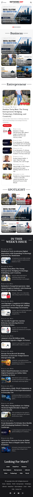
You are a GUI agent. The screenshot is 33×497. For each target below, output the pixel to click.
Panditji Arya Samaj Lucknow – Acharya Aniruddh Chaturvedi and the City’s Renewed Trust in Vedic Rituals (21, 179)
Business (24, 466)
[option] (16, 15)
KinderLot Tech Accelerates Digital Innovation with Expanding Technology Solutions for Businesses (16, 19)
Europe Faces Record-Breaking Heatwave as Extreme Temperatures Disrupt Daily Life (15, 356)
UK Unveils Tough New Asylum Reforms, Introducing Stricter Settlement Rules (13, 323)
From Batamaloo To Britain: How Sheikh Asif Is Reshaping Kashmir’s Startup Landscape (21, 143)
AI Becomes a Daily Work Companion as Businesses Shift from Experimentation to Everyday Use (16, 390)
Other (5, 473)
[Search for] (31, 3)
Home (3, 483)
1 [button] (13, 27)
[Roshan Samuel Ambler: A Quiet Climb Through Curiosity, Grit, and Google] (7, 159)
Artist (8, 466)
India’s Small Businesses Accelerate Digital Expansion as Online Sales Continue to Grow (14, 373)
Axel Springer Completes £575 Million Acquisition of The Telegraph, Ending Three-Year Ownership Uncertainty (15, 305)
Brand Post (16, 466)
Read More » (7, 125)
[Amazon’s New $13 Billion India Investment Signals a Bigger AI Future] (8, 72)
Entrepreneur (18, 470)
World (27, 473)
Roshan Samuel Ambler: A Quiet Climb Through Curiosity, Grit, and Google (21, 160)
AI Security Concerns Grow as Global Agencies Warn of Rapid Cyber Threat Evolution (15, 442)
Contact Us (18, 489)
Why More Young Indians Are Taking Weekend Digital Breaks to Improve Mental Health (15, 408)
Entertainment (7, 470)
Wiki (21, 473)
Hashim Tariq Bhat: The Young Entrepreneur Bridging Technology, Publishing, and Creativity (14, 271)
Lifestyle (27, 470)
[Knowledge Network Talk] (16, 2)
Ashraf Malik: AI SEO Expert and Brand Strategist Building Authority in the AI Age (21, 169)
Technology (13, 473)
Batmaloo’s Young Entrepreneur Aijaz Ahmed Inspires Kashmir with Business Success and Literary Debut (20, 134)
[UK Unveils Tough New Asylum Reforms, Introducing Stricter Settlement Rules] (24, 227)
